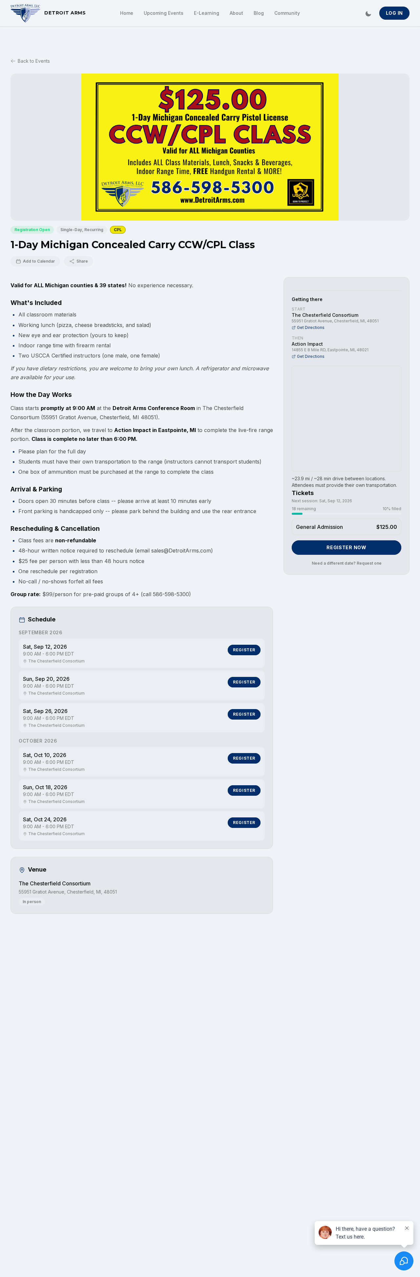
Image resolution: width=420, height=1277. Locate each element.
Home (126, 13)
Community (287, 13)
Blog (259, 13)
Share (82, 261)
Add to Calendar (39, 261)
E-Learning (206, 13)
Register (244, 649)
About (236, 13)
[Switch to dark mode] (368, 13)
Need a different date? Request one (347, 563)
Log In (394, 13)
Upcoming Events (163, 13)
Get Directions (311, 327)
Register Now (346, 547)
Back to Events (34, 61)
